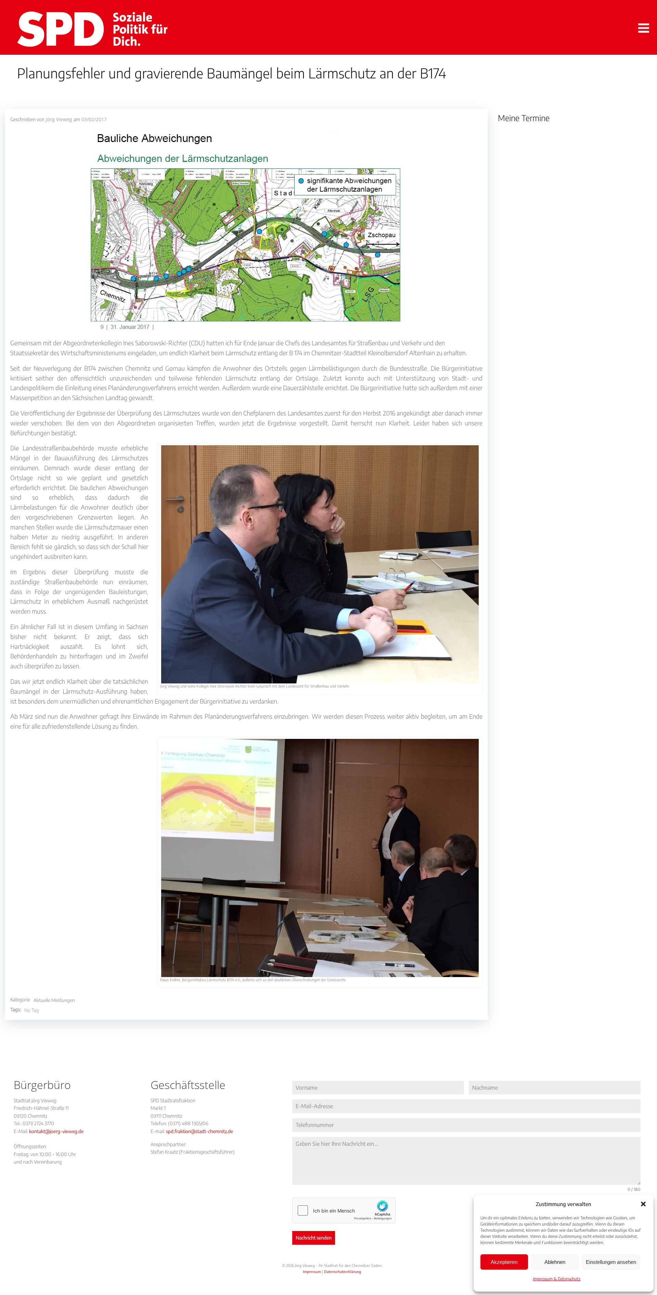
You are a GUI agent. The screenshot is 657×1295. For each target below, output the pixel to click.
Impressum (312, 1271)
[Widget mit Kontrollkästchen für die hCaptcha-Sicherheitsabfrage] (344, 1210)
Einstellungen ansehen (611, 1262)
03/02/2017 (94, 119)
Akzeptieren (504, 1262)
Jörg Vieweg (59, 119)
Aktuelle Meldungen (54, 1000)
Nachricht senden (314, 1238)
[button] (643, 1204)
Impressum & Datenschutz (557, 1278)
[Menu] (642, 28)
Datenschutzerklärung (342, 1271)
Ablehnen (554, 1262)
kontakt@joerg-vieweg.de (56, 1131)
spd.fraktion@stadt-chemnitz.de (199, 1131)
